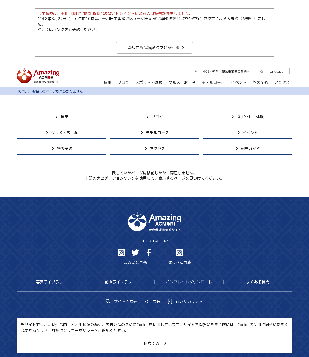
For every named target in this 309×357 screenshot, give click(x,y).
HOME (21, 91)
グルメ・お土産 (64, 132)
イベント (250, 132)
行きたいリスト (189, 301)
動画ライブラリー (120, 281)
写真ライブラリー (51, 281)
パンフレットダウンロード (189, 281)
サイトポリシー (172, 339)
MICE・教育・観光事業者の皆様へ (121, 339)
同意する (151, 343)
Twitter (135, 252)
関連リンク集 (205, 339)
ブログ (157, 116)
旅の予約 (64, 148)
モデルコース (157, 132)
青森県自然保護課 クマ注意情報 (151, 47)
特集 (64, 116)
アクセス (157, 148)
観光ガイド (250, 148)
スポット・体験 (250, 116)
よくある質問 (257, 281)
